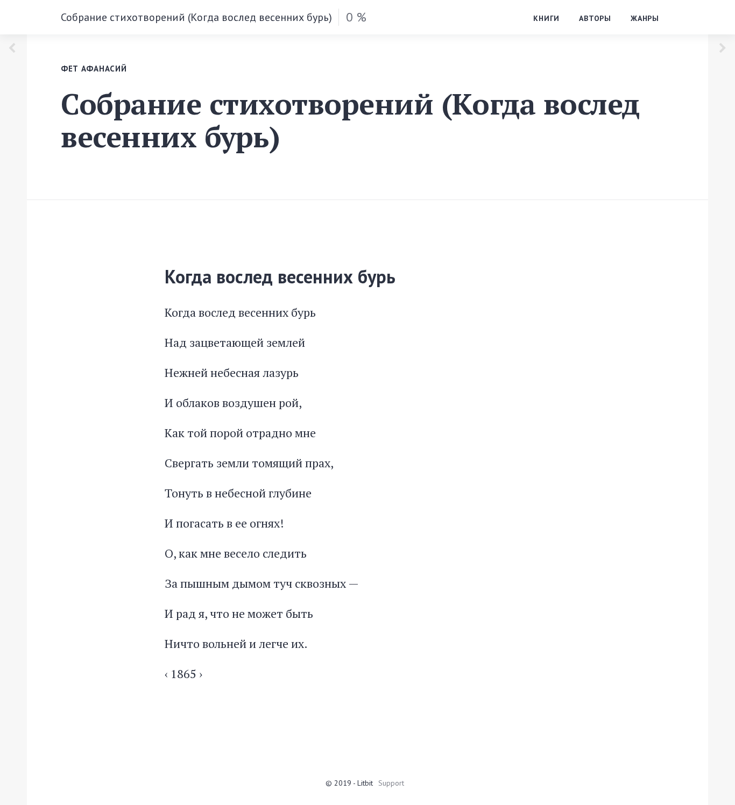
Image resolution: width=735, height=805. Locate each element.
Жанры (645, 18)
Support (391, 783)
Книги (546, 18)
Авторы (595, 18)
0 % (356, 17)
